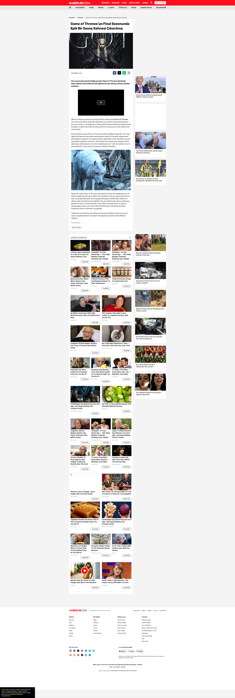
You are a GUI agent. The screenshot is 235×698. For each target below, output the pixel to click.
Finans (95, 625)
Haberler (71, 617)
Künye (155, 610)
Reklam (144, 610)
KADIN (91, 7)
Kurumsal (144, 617)
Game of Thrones (76, 227)
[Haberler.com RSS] (70, 655)
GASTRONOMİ (161, 7)
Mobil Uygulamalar (147, 636)
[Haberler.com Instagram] (82, 650)
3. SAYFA (111, 7)
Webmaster (145, 633)
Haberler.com (121, 617)
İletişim (150, 610)
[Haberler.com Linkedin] (85, 650)
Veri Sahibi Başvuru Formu (149, 630)
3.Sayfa (71, 633)
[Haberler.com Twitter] (78, 650)
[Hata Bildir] (114, 670)
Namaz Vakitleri (122, 622)
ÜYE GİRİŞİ (162, 2)
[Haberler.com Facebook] (74, 650)
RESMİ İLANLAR (146, 7)
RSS (143, 638)
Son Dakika (72, 628)
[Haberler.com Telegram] (85, 655)
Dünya (71, 636)
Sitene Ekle (145, 641)
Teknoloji (80, 17)
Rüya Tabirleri (121, 630)
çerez (3, 691)
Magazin (71, 625)
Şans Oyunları (121, 628)
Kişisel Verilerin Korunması (149, 628)
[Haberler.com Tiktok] (82, 655)
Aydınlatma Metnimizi (16, 694)
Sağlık (95, 620)
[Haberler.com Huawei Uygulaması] (140, 651)
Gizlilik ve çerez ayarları (104, 670)
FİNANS (100, 7)
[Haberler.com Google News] (70, 650)
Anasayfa (72, 17)
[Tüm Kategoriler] (70, 7)
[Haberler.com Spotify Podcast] (93, 650)
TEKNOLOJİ (123, 7)
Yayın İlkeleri (162, 610)
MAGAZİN (115, 3)
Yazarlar (95, 630)
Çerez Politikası (146, 625)
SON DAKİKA (80, 7)
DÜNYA (133, 7)
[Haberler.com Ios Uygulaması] (122, 651)
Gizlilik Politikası (146, 622)
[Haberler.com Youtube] (78, 655)
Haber (111, 667)
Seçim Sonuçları (122, 625)
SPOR (124, 3)
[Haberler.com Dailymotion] (89, 655)
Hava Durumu (121, 620)
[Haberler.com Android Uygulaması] (131, 651)
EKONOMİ (105, 3)
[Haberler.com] (78, 610)
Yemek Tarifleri (122, 633)
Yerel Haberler (97, 633)
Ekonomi (71, 620)
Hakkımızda (136, 610)
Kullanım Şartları (146, 620)
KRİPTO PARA (134, 3)
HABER (145, 3)
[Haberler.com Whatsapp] (89, 650)
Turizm (95, 628)
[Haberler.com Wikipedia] (74, 655)
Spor (70, 622)
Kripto (70, 630)
